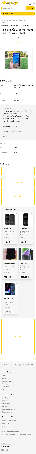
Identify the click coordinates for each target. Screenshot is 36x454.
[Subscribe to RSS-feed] (7, 450)
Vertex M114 (24, 229)
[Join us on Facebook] (2, 450)
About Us (4, 384)
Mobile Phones (22, 20)
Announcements (12, 20)
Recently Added (7, 381)
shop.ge (15, 443)
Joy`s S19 (7, 229)
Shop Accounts (6, 412)
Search (3, 378)
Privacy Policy (6, 403)
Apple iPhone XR (10, 264)
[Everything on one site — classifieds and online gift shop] (10, 5)
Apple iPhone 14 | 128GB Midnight (25, 264)
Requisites (5, 423)
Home (3, 20)
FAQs (3, 426)
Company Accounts (8, 409)
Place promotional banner (10, 432)
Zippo (3, 429)
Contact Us (5, 387)
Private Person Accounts (9, 420)
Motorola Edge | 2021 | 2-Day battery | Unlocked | (10, 298)
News (3, 389)
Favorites (4, 398)
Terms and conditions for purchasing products (17, 434)
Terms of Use (5, 401)
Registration (5, 406)
